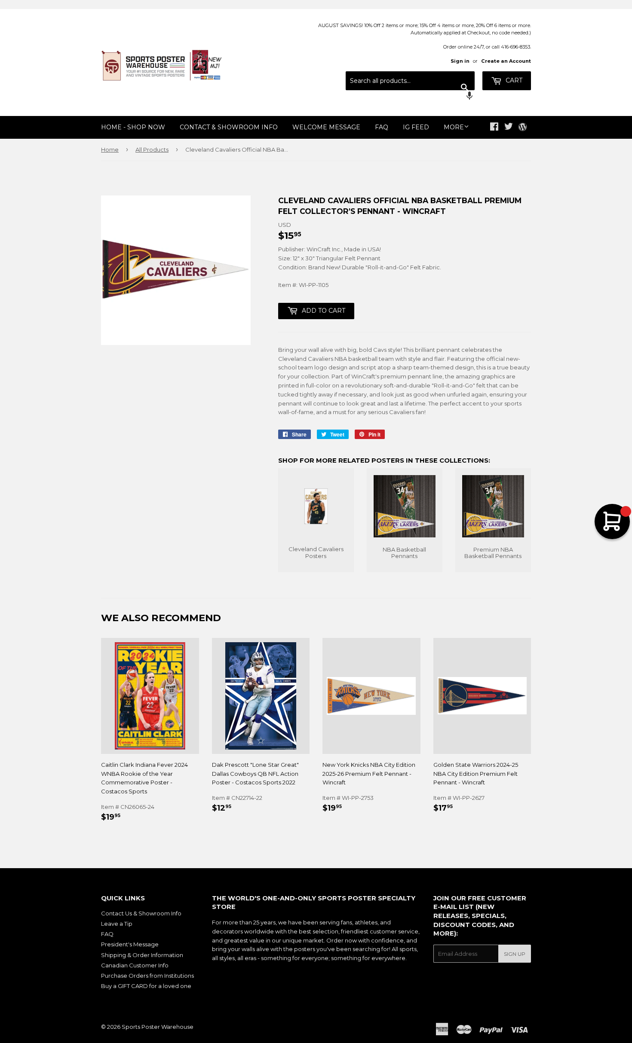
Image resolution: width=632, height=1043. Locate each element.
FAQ (381, 127)
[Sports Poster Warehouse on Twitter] (508, 127)
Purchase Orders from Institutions (147, 975)
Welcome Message (326, 127)
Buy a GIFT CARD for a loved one (146, 985)
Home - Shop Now (133, 127)
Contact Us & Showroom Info (141, 913)
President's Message (130, 944)
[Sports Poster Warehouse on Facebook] (494, 127)
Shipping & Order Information (142, 955)
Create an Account (506, 61)
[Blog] (522, 127)
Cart (513, 80)
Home (110, 149)
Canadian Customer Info (135, 965)
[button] (410, 96)
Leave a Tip (116, 923)
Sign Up (514, 954)
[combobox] (410, 80)
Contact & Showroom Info (229, 127)
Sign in (460, 61)
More (454, 127)
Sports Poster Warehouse (157, 1026)
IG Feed (416, 127)
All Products (152, 149)
